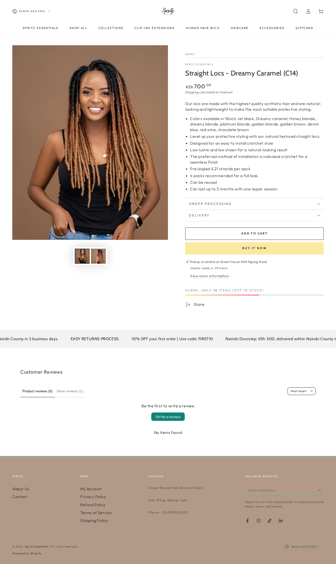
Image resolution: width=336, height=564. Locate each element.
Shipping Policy (94, 520)
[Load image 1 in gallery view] (82, 256)
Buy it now (254, 248)
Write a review (168, 416)
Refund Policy (93, 504)
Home (189, 54)
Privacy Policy (93, 496)
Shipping (192, 92)
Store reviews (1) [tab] (70, 391)
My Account (91, 488)
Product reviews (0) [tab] (37, 391)
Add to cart (254, 233)
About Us (20, 488)
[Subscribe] (321, 490)
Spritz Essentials (199, 64)
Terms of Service (96, 512)
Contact (20, 496)
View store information (209, 276)
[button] (295, 11)
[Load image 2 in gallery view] (98, 256)
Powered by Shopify (27, 553)
